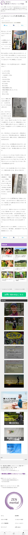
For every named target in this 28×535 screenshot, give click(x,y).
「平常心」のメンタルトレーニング (13, 338)
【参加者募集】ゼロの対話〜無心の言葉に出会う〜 (14, 367)
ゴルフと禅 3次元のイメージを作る (7, 269)
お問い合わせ (17, 527)
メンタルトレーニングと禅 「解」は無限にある (8, 289)
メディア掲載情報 (17, 22)
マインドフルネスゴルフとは (14, 324)
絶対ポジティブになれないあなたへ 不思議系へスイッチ (14, 309)
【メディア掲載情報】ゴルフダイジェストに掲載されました (7, 256)
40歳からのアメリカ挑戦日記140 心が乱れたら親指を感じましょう (20, 256)
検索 (2, 457)
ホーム (2, 515)
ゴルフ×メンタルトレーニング (7, 22)
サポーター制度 (4, 519)
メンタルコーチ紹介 (19, 519)
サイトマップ (3, 527)
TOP (12, 465)
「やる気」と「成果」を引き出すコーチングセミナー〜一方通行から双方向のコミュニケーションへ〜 (14, 353)
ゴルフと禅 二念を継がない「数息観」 (20, 280)
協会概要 (17, 515)
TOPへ (14, 533)
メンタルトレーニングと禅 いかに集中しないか (20, 269)
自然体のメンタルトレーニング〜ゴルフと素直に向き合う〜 (14, 381)
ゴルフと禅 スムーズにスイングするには (7, 280)
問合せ (23, 534)
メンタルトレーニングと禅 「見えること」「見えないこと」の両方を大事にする (21, 289)
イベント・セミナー (19, 523)
